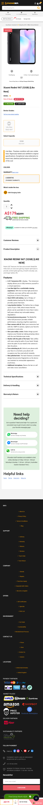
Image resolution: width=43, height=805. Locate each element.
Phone (22, 642)
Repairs (22, 576)
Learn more (15, 172)
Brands (22, 571)
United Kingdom (22, 672)
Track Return (22, 561)
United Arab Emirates (22, 667)
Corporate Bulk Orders (22, 586)
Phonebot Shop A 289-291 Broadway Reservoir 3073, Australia (20, 758)
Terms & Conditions (22, 521)
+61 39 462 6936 (12, 764)
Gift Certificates (22, 601)
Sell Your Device (7, 19)
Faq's (5, 478)
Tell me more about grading (11, 114)
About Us (22, 511)
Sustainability (22, 627)
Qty (15, 803)
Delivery (22, 537)
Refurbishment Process (22, 631)
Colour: (7, 167)
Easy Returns (35, 14)
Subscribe (22, 787)
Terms (10, 478)
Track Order (22, 556)
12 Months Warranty (21, 14)
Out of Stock (23, 802)
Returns (23, 478)
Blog (22, 526)
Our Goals (22, 622)
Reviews (22, 551)
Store (22, 647)
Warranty (11, 172)
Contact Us (22, 652)
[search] (38, 8)
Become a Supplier (22, 591)
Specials (22, 606)
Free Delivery (8, 14)
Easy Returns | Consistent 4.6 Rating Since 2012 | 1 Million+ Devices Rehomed (22, 24)
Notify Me (19, 99)
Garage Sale (27, 19)
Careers (22, 657)
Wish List (22, 611)
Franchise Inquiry (22, 581)
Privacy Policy (22, 516)
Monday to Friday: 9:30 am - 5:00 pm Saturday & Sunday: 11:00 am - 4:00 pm (20, 769)
